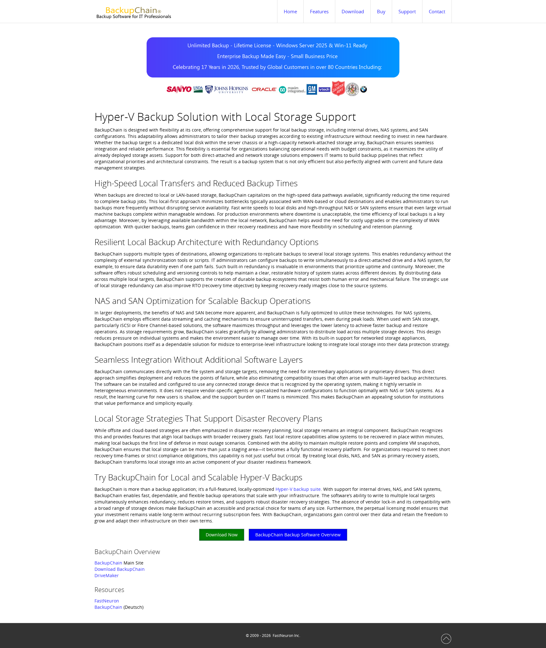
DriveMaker (106, 575)
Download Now (222, 535)
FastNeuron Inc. (286, 635)
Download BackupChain (119, 569)
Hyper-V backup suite (298, 489)
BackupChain (108, 563)
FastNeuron (106, 601)
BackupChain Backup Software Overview (298, 535)
